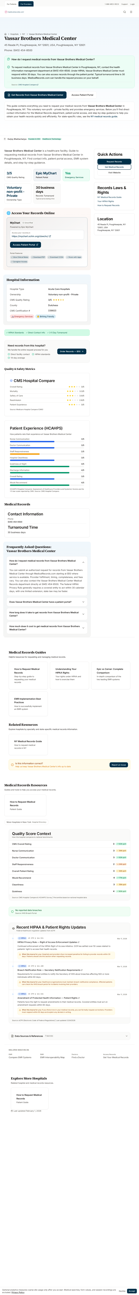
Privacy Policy (18, 1292)
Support (124, 4)
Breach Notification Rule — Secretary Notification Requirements (49, 970)
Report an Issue (119, 765)
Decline (122, 1291)
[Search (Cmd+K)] (125, 12)
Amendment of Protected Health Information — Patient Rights (48, 998)
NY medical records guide (104, 116)
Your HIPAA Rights (105, 201)
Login (132, 4)
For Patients (11, 4)
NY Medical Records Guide (109, 197)
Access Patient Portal (82, 95)
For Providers (26, 4)
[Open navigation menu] (132, 12)
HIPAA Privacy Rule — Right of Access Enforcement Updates (47, 942)
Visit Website (114, 172)
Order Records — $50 (70, 351)
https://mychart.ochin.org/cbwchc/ (30, 236)
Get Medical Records (114, 167)
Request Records (114, 161)
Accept (132, 1291)
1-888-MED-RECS (112, 4)
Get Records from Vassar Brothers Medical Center (37, 95)
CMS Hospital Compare (27, 85)
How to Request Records (108, 205)
